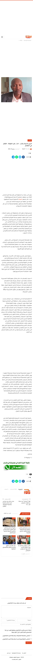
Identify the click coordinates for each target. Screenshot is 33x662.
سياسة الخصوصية (16, 653)
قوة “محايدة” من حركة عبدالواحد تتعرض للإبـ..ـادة (24, 503)
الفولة (20, 199)
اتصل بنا (24, 653)
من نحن (9, 653)
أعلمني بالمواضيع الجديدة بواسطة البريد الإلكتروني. (16, 639)
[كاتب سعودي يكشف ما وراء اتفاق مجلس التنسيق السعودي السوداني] (23, 539)
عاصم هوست (15, 659)
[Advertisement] (16, 17)
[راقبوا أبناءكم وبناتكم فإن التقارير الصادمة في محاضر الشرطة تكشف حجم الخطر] (9, 521)
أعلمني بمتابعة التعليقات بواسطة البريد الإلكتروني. (16, 635)
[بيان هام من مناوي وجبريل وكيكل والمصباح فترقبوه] (9, 539)
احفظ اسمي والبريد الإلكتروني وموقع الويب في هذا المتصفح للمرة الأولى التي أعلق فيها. (18, 631)
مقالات (29, 140)
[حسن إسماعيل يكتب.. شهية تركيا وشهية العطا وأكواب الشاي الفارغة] (23, 521)
